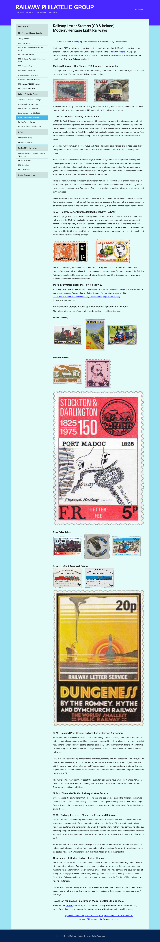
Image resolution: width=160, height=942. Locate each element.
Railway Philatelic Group (55, 7)
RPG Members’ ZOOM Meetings (29, 84)
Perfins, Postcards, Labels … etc (29, 126)
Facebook (139, 9)
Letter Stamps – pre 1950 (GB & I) (30, 113)
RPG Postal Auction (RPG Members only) (30, 49)
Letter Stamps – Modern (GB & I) (29, 117)
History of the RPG (24, 160)
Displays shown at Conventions (28, 75)
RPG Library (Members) (26, 88)
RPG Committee (23, 165)
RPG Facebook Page (25, 66)
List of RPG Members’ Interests (29, 79)
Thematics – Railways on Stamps (29, 100)
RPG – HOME (23, 27)
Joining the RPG (23, 39)
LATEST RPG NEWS (25, 138)
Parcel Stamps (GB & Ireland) (28, 109)
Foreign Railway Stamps (26, 122)
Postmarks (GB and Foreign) (28, 104)
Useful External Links (26, 175)
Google (69, 905)
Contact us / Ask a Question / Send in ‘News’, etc (31, 155)
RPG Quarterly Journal (26, 54)
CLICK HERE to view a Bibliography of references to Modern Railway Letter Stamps (90, 41)
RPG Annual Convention (26, 70)
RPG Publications (24, 43)
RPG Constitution (24, 169)
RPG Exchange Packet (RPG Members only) (31, 60)
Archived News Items (25, 142)
